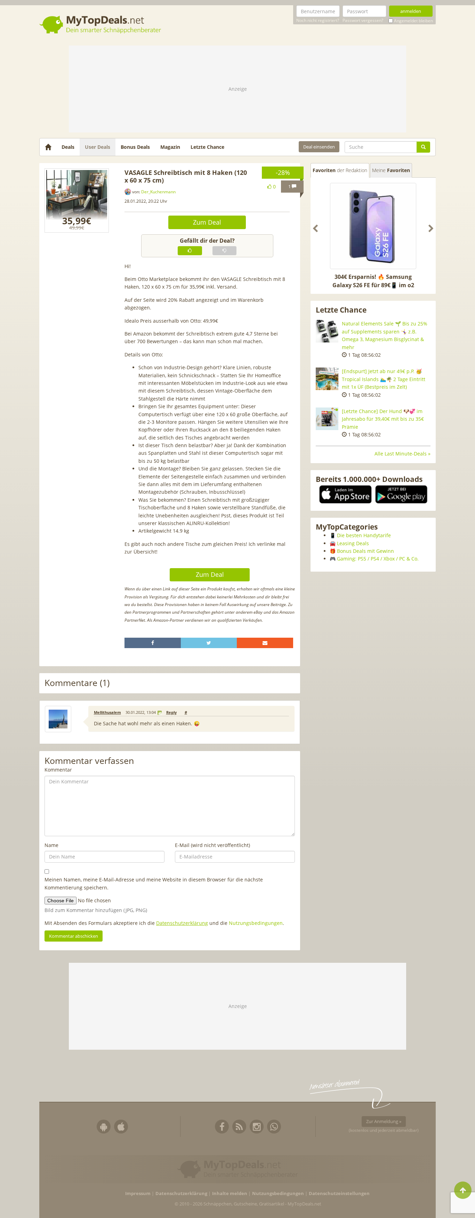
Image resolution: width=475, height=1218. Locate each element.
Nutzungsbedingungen (256, 923)
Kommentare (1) (77, 683)
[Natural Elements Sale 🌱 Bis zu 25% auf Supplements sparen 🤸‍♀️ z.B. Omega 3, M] (327, 331)
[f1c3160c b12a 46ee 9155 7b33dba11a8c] (76, 200)
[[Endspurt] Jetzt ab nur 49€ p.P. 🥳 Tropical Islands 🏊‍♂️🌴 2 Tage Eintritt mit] (327, 379)
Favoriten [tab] (340, 170)
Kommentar (58, 769)
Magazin (170, 147)
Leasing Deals (353, 543)
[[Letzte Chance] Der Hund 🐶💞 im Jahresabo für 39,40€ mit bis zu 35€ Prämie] (327, 419)
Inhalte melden (229, 1193)
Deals (68, 147)
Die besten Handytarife (364, 535)
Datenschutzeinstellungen (339, 1193)
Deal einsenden (319, 147)
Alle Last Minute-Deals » (402, 453)
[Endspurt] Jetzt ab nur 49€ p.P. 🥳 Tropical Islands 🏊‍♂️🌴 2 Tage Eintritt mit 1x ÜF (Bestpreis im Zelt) (383, 379)
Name (51, 845)
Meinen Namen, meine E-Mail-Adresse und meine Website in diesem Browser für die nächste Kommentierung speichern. (154, 883)
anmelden (410, 11)
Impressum (138, 1193)
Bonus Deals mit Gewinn (365, 551)
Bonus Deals (135, 147)
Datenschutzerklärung (182, 923)
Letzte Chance (207, 147)
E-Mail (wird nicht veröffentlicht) (212, 845)
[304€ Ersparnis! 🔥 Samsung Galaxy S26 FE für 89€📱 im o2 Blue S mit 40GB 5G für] (373, 226)
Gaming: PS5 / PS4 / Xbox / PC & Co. (378, 558)
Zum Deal (207, 222)
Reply (171, 712)
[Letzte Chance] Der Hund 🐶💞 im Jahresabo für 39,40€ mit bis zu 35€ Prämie (383, 419)
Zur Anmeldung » (383, 1121)
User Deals (97, 147)
